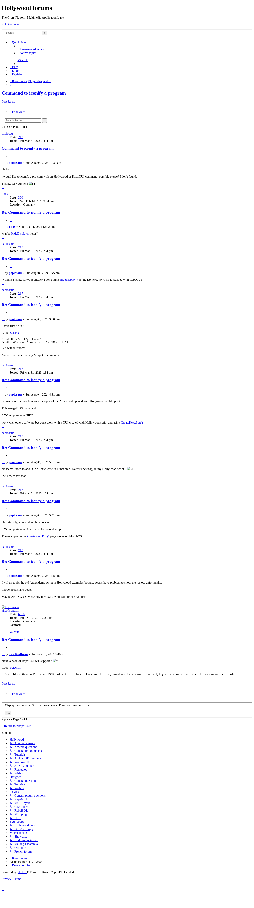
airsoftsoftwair (10, 610)
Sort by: (37, 705)
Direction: (65, 705)
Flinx (5, 194)
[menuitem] (30, 49)
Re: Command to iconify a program (31, 212)
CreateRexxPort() (132, 422)
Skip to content (11, 24)
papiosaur (8, 133)
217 (20, 137)
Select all (15, 332)
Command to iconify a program (34, 93)
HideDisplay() (20, 233)
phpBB (22, 872)
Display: (10, 705)
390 (20, 197)
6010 (21, 614)
